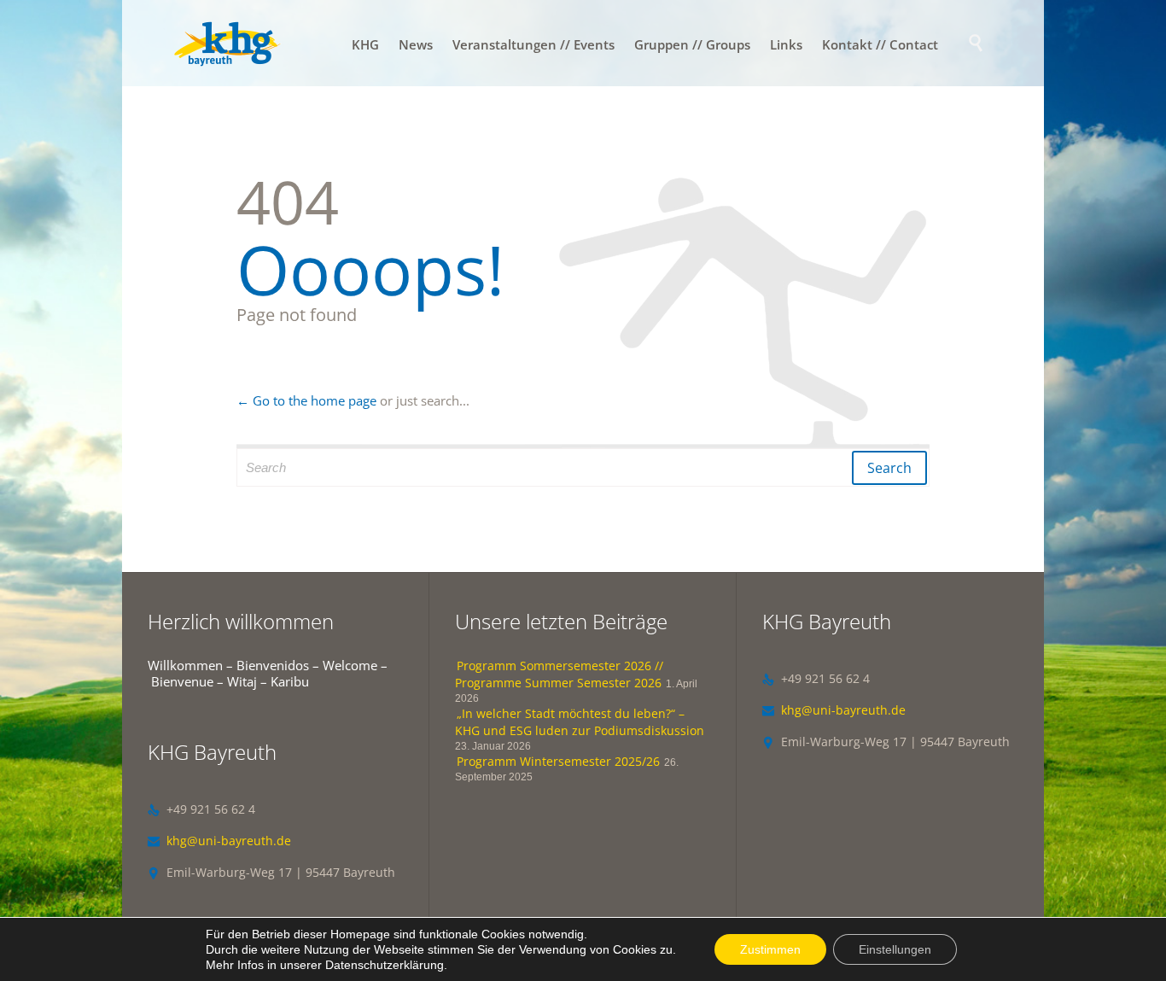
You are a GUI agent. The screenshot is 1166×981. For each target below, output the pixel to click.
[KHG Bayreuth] (227, 43)
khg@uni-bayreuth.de (219, 840)
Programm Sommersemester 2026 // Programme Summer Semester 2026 (559, 674)
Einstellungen (895, 949)
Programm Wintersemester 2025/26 (558, 761)
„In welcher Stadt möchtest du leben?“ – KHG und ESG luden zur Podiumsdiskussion (579, 722)
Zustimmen (770, 949)
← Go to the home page (306, 400)
